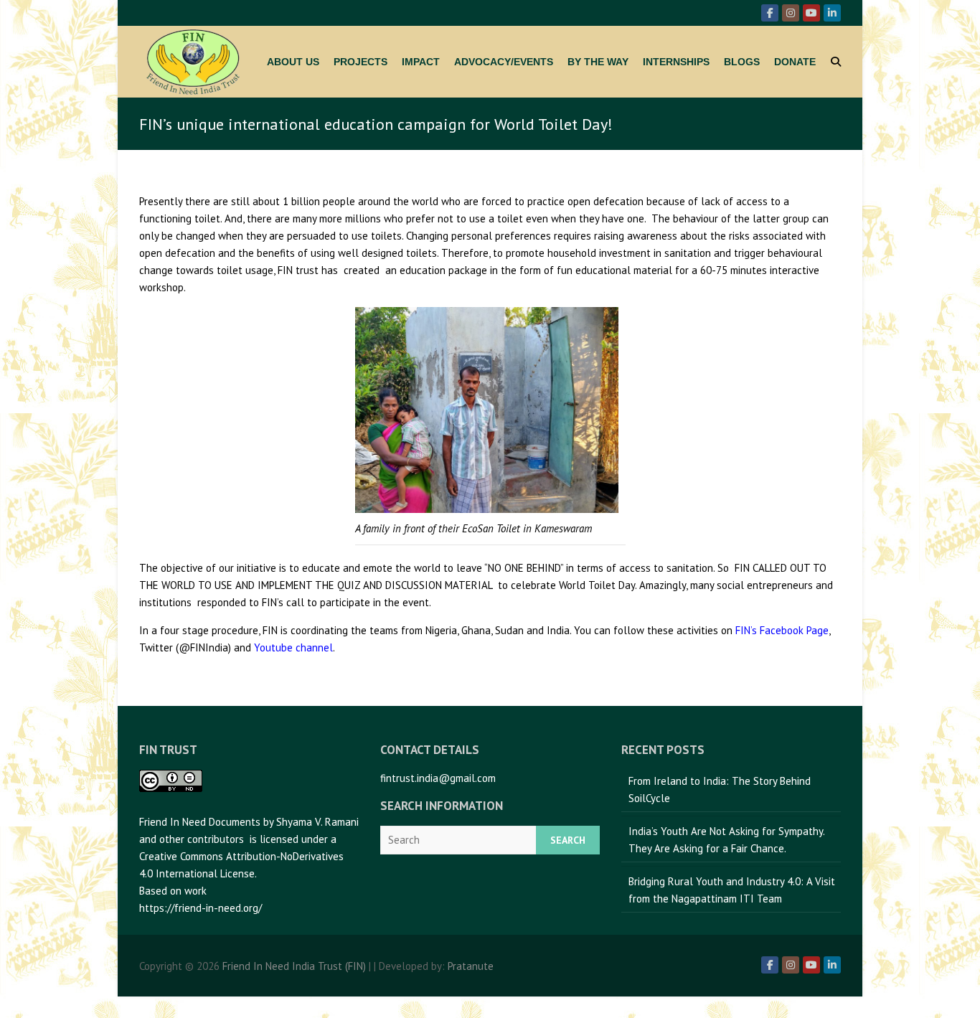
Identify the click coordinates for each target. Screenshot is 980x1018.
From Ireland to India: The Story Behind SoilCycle (719, 789)
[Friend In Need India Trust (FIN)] (193, 62)
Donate (795, 61)
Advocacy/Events (503, 61)
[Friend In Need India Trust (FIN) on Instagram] (790, 13)
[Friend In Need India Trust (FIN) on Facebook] (769, 13)
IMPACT (421, 61)
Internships (676, 61)
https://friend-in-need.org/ (200, 908)
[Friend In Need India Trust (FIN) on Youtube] (811, 13)
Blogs (742, 61)
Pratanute (471, 966)
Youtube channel (293, 647)
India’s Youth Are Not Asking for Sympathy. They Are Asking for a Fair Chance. (726, 839)
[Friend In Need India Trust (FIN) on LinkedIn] (832, 13)
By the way (597, 61)
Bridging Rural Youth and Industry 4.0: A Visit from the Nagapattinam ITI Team (731, 890)
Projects (360, 61)
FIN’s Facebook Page (782, 630)
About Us (293, 61)
